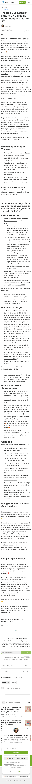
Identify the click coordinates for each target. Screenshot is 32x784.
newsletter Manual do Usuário (17, 379)
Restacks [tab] (13, 682)
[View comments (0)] (7, 30)
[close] (27, 728)
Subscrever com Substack (17, 758)
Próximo (25, 671)
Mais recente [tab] (9, 702)
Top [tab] (3, 702)
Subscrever (22, 2)
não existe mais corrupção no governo (17, 273)
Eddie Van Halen (21, 433)
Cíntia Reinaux (9, 25)
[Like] (3, 30)
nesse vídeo (15, 490)
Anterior (6, 671)
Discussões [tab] (17, 702)
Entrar (28, 2)
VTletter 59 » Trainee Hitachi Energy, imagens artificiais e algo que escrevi (11, 722)
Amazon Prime (11, 405)
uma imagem (11, 169)
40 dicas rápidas (9, 448)
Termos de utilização (9, 764)
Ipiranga (12, 536)
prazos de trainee (18, 538)
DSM (18, 547)
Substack (8, 780)
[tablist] (9, 682)
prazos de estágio (21, 549)
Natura (3, 547)
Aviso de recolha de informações (18, 765)
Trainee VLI (8, 160)
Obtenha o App (24, 776)
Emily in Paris (21, 423)
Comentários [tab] (5, 682)
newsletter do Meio (16, 297)
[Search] (29, 702)
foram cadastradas (10, 221)
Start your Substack (10, 776)
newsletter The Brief (20, 375)
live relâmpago (20, 163)
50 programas (8, 545)
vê (25, 49)
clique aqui (13, 608)
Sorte (12, 278)
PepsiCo (10, 547)
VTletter (4, 7)
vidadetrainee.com (22, 514)
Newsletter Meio (23, 237)
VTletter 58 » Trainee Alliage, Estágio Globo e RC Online (11, 708)
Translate (5, 9)
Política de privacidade (16, 767)
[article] (16, 712)
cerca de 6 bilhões (10, 359)
